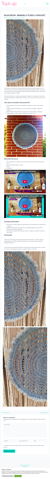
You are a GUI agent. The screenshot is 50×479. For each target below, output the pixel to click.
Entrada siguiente (44, 412)
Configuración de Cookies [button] (7, 476)
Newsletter (25, 466)
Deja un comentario (8, 17)
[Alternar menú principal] (47, 3)
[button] (25, 4)
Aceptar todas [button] (18, 476)
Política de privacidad (25, 465)
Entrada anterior (5, 412)
